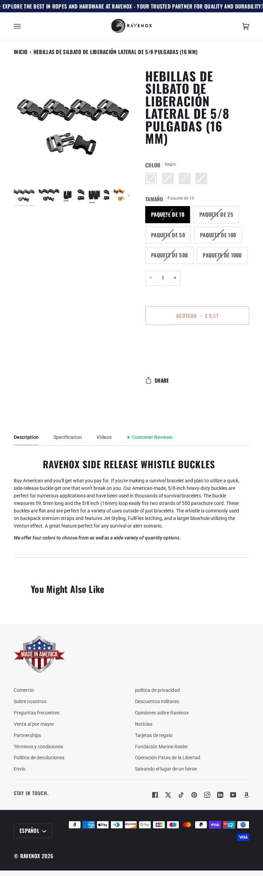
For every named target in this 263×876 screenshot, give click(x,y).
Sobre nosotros (30, 701)
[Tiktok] (181, 795)
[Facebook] (155, 795)
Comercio (24, 690)
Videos (104, 437)
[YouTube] (233, 795)
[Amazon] (246, 795)
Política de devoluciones (39, 757)
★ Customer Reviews (149, 437)
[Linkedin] (220, 795)
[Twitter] (168, 795)
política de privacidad (157, 690)
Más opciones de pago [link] (169, 356)
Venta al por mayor (34, 724)
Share (161, 380)
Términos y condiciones (38, 746)
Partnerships (27, 735)
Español (30, 830)
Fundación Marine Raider (161, 746)
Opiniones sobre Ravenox (162, 712)
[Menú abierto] (24, 26)
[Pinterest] (194, 795)
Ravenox (30, 856)
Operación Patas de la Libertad (167, 757)
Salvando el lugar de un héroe (166, 769)
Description (26, 437)
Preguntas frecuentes (37, 712)
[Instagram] (207, 795)
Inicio (21, 51)
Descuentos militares (157, 701)
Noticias (143, 724)
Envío (19, 769)
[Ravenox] (39, 654)
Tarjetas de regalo (154, 735)
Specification (67, 437)
